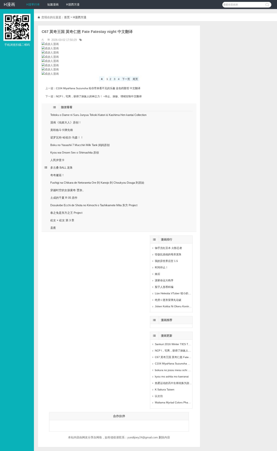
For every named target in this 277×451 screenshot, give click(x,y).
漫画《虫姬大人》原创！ (65, 122)
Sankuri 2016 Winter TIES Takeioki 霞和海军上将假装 (186, 344)
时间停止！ (161, 267)
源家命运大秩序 (164, 280)
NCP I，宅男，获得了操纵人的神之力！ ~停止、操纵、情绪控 (191, 350)
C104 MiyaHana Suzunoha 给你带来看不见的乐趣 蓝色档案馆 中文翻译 (98, 88)
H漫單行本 (33, 4)
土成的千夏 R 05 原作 (63, 197)
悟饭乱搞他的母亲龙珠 (168, 254)
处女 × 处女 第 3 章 (62, 220)
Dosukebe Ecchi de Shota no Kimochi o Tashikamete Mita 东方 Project (93, 205)
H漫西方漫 (73, 4)
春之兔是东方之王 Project (66, 212)
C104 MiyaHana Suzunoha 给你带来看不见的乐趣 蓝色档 (189, 363)
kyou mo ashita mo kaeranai (172, 376)
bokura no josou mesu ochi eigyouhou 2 (179, 370)
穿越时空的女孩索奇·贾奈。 (67, 190)
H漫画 (9, 4)
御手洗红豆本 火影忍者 (168, 247)
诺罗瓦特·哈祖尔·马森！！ (66, 137)
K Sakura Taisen (164, 389)
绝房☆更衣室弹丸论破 (168, 299)
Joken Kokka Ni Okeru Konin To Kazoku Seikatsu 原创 (187, 306)
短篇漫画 (53, 4)
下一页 (126, 79)
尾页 (135, 79)
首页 (67, 17)
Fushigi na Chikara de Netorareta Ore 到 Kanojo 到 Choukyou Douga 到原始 (97, 182)
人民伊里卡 (57, 160)
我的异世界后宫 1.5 (166, 260)
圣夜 (53, 227)
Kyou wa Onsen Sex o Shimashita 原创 (74, 152)
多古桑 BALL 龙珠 (61, 167)
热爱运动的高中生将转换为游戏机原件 (177, 383)
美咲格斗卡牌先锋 (61, 130)
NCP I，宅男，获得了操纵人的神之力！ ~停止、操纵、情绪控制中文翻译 (99, 96)
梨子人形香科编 (164, 286)
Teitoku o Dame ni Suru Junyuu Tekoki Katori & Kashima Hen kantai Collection (98, 114)
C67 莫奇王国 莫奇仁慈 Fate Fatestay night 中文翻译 (186, 357)
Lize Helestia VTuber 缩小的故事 (174, 293)
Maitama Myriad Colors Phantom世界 (177, 402)
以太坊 (159, 396)
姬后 (157, 273)
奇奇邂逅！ (57, 175)
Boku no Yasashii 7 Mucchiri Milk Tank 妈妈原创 (80, 145)
